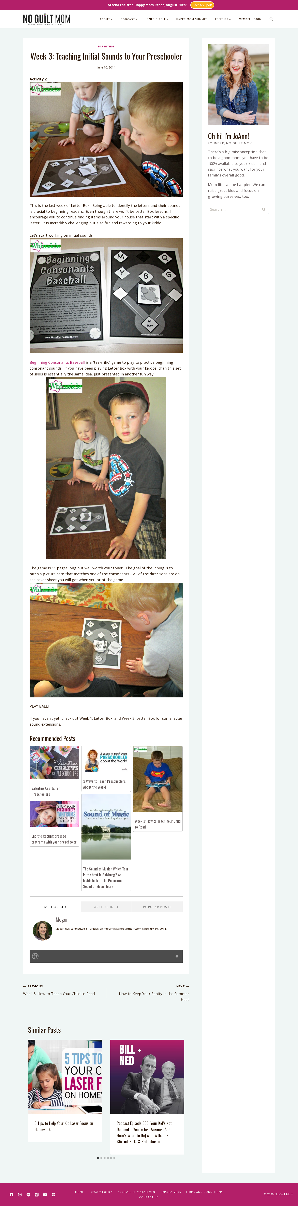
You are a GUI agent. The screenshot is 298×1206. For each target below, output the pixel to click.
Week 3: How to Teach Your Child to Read (59, 990)
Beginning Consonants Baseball (57, 362)
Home (79, 1192)
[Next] (177, 1097)
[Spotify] (28, 1194)
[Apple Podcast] (36, 1194)
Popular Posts (157, 907)
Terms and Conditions (204, 1192)
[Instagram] (20, 1194)
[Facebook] (11, 1194)
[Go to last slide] (35, 1097)
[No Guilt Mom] (46, 19)
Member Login (250, 19)
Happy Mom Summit (191, 19)
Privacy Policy (101, 1192)
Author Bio (55, 907)
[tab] (98, 1158)
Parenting (106, 46)
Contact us (149, 1197)
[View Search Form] (271, 19)
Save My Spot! (202, 5)
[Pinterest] (53, 1194)
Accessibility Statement (137, 1192)
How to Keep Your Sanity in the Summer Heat (154, 993)
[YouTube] (45, 1194)
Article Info (106, 907)
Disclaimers (171, 1192)
